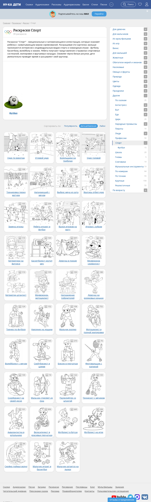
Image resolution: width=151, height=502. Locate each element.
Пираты (119, 128)
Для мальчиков (120, 34)
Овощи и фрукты (121, 71)
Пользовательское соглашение (113, 491)
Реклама (55, 491)
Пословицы (81, 487)
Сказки (29, 4)
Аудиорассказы (72, 4)
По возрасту (119, 190)
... (111, 4)
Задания (119, 487)
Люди (118, 133)
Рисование (67, 487)
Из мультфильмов (122, 38)
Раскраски (54, 487)
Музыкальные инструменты (129, 166)
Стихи (94, 4)
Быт (117, 109)
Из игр (116, 43)
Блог (92, 487)
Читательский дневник (14, 491)
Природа (117, 76)
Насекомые (118, 67)
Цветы (116, 81)
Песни (103, 4)
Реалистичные (122, 185)
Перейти (99, 13)
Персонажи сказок (38, 491)
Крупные (119, 180)
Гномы (118, 157)
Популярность (70, 126)
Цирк (117, 119)
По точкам (120, 176)
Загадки (42, 487)
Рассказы (56, 4)
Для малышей (120, 52)
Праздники (118, 90)
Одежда (116, 86)
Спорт (118, 142)
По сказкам (120, 100)
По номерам (121, 171)
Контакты (89, 491)
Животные (118, 57)
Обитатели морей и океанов (127, 62)
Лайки (102, 126)
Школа (118, 152)
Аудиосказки (42, 4)
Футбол (121, 147)
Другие (116, 95)
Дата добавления (88, 126)
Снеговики (120, 161)
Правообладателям (72, 491)
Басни (86, 4)
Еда (117, 114)
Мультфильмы (105, 487)
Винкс (116, 48)
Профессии (121, 138)
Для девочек (119, 29)
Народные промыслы (126, 124)
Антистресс (121, 105)
